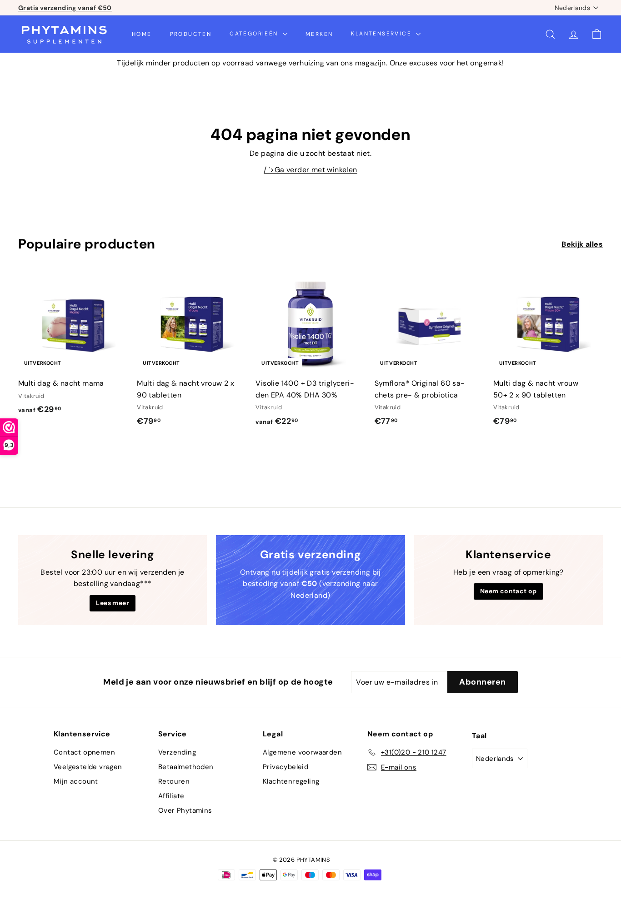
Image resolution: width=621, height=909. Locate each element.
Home (142, 33)
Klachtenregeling (291, 781)
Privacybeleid (285, 766)
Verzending (177, 752)
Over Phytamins (185, 810)
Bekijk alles (582, 244)
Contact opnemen (84, 752)
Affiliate (171, 795)
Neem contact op (508, 591)
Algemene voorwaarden (302, 752)
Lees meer (112, 603)
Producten (191, 33)
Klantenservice (382, 33)
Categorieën (255, 33)
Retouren (174, 781)
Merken (319, 33)
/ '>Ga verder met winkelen (310, 169)
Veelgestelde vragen (88, 766)
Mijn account (76, 781)
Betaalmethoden (186, 766)
